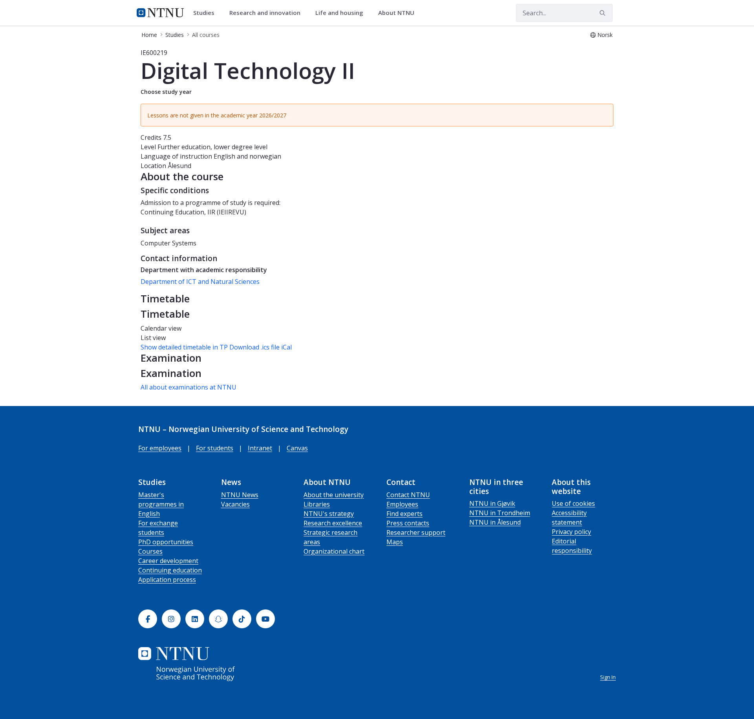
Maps (394, 542)
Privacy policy (571, 531)
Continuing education (170, 570)
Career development (168, 560)
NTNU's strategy (329, 513)
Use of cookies (573, 503)
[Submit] (603, 13)
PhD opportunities (165, 542)
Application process (167, 579)
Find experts (404, 513)
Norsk (605, 34)
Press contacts (407, 523)
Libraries (317, 504)
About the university (334, 494)
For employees (159, 448)
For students (214, 448)
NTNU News (239, 494)
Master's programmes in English (161, 504)
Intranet (260, 448)
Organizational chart (334, 551)
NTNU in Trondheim (499, 513)
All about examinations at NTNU (188, 387)
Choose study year (166, 91)
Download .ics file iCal (260, 347)
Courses (150, 551)
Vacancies (235, 504)
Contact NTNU (408, 494)
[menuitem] (206, 13)
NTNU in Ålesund (495, 522)
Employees (402, 504)
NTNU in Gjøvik (492, 503)
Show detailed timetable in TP (184, 347)
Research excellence (333, 523)
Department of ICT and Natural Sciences (200, 281)
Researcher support (415, 532)
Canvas (297, 448)
